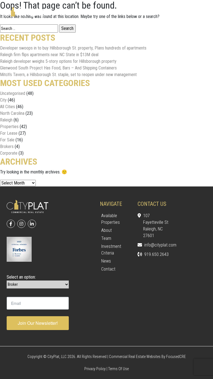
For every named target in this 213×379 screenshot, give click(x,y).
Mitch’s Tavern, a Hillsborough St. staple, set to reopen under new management (68, 74)
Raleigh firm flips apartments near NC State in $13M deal (49, 54)
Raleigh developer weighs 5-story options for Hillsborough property (58, 61)
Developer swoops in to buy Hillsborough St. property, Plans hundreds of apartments (73, 48)
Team (106, 238)
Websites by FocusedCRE (166, 356)
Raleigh (6, 120)
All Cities (7, 106)
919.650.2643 (156, 254)
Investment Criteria (111, 250)
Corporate (8, 153)
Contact (108, 269)
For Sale (7, 139)
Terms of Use (118, 369)
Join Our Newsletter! (38, 323)
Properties (9, 126)
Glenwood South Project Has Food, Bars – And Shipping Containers (58, 68)
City (3, 100)
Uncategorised (12, 93)
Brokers (7, 146)
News (106, 261)
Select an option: (21, 277)
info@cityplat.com (156, 245)
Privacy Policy (95, 369)
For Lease (8, 133)
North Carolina (12, 113)
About (106, 230)
